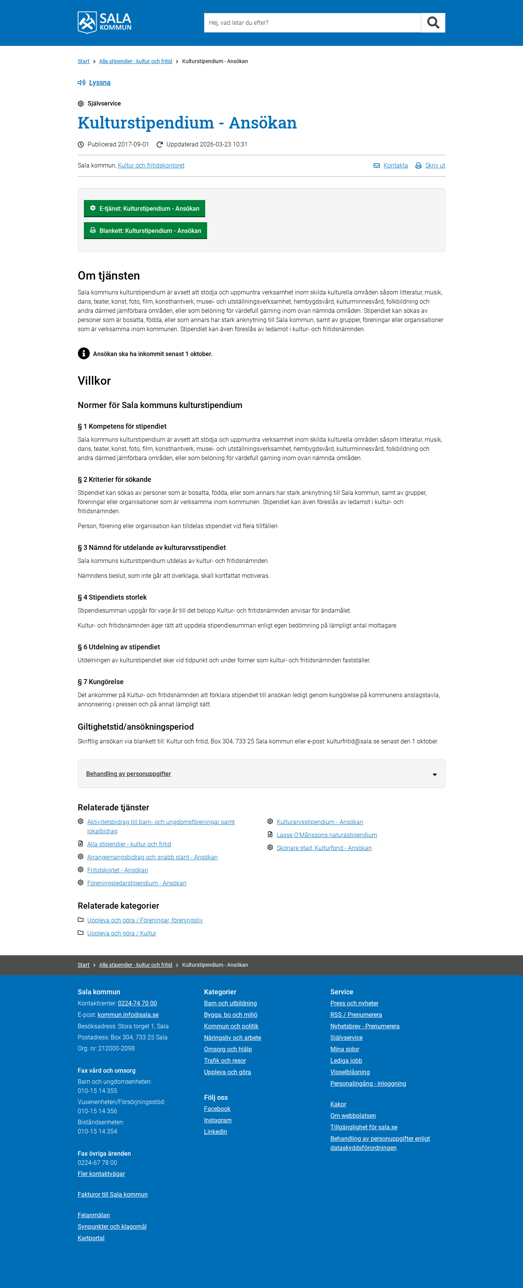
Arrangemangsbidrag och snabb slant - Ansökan (152, 857)
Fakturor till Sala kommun (113, 1194)
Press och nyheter (354, 1003)
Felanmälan (94, 1215)
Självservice (346, 1037)
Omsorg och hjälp (228, 1049)
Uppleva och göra (227, 1072)
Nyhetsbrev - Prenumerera (365, 1026)
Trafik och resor (225, 1060)
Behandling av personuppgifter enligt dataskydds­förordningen (380, 1143)
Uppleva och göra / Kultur (121, 933)
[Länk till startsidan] (104, 22)
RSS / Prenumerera (356, 1014)
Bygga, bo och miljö (230, 1014)
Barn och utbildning (230, 1003)
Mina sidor (344, 1049)
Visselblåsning (350, 1072)
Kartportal (91, 1238)
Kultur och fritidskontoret (151, 165)
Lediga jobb (346, 1060)
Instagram (218, 1120)
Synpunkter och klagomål (112, 1226)
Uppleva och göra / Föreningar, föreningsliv (145, 920)
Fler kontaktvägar (101, 1173)
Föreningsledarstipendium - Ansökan (136, 883)
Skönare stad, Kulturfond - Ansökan (324, 848)
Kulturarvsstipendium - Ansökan (320, 822)
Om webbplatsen (353, 1115)
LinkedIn (215, 1131)
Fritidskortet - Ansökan (117, 870)
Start (84, 61)
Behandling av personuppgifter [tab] (128, 773)
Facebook (217, 1108)
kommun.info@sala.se (128, 1014)
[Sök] (433, 22)
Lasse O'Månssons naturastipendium (327, 835)
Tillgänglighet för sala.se (363, 1127)
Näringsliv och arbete (232, 1037)
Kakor (338, 1104)
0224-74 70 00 (137, 1003)
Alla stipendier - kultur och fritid (135, 61)
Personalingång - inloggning (368, 1083)
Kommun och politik (231, 1026)
